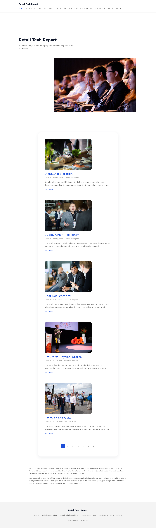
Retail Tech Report (28, 4)
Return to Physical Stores (63, 357)
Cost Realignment (83, 8)
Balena (119, 8)
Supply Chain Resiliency (60, 8)
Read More (49, 189)
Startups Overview (104, 8)
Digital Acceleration (36, 8)
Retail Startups (70, 422)
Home (21, 8)
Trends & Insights (72, 178)
